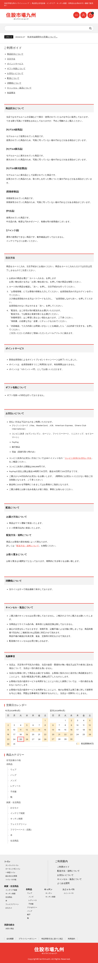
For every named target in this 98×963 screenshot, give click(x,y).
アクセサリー (32, 907)
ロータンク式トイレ (12, 869)
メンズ (13, 780)
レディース (15, 786)
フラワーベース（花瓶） (21, 830)
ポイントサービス (15, 64)
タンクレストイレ (12, 865)
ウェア (13, 769)
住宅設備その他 (13, 760)
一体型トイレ (10, 872)
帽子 (28, 915)
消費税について (14, 83)
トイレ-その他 (10, 880)
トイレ (7, 861)
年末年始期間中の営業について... (42, 37)
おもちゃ (14, 808)
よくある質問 (63, 883)
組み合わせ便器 (11, 876)
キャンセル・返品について (19, 88)
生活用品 (14, 841)
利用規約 (71, 939)
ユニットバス (68, 889)
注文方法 (11, 59)
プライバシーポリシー (27, 939)
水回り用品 (9, 929)
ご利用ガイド (63, 867)
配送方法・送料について (27, 546)
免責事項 (11, 93)
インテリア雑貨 (17, 813)
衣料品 (9, 764)
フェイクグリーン (18, 824)
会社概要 (10, 939)
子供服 (13, 791)
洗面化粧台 (9, 925)
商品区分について (15, 54)
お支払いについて (15, 73)
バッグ (13, 775)
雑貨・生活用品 (13, 802)
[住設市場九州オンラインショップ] (20, 16)
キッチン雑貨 (16, 819)
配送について (13, 78)
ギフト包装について (16, 68)
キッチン (48, 889)
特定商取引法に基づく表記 (52, 939)
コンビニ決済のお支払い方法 (78, 458)
